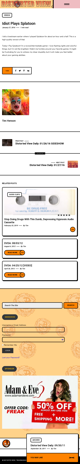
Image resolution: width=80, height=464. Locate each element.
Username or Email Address (14, 325)
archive (36, 440)
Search (70, 305)
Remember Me (10, 345)
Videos (7, 15)
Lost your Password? (11, 357)
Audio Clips (14, 194)
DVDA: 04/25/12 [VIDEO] (18, 265)
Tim (26, 225)
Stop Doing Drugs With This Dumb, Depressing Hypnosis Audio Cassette (39, 220)
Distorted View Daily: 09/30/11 (48, 445)
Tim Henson (9, 121)
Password (6, 335)
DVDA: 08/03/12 (13, 243)
